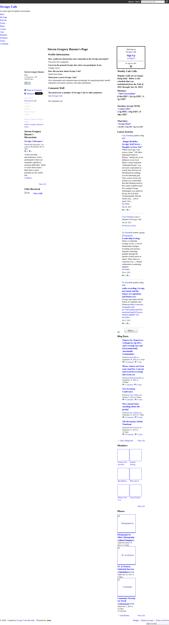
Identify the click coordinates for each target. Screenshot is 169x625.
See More (126, 204)
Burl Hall (133, 357)
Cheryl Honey (124, 604)
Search (167, 1)
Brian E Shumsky (126, 540)
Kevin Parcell (134, 428)
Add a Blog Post (126, 441)
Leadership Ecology (131, 238)
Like (28, 83)
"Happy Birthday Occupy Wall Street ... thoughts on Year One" (132, 144)
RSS (119, 332)
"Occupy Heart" (124, 124)
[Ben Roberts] (123, 474)
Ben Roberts (122, 481)
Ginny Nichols (135, 498)
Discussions (29, 101)
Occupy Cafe (8, 6)
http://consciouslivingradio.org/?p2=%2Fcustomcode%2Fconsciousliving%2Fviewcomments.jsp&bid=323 (132, 309)
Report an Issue (147, 620)
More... (131, 331)
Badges (136, 620)
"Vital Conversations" (126, 94)
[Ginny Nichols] (136, 490)
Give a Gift (37, 193)
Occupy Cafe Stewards (25, 620)
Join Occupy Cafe (55, 96)
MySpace (30, 94)
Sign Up (131, 2)
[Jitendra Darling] (136, 455)
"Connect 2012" (124, 109)
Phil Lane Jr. (134, 481)
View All (42, 184)
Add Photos (124, 615)
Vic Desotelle (127, 233)
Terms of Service (162, 620)
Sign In (137, 2)
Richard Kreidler (135, 378)
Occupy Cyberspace (33, 141)
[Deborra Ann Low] (123, 490)
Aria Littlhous (134, 395)
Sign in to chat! (152, 623)
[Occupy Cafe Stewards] (123, 455)
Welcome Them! (130, 226)
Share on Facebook (34, 90)
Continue (28, 178)
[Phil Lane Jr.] (136, 474)
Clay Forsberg (127, 135)
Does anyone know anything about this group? (131, 407)
